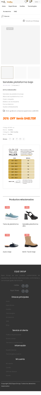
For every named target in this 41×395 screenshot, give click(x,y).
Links (36, 2)
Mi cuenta (9, 363)
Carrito (8, 367)
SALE (15, 11)
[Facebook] (9, 139)
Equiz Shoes (13, 6)
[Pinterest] (16, 139)
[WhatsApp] (23, 139)
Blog (7, 325)
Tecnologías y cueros (13, 354)
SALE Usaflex (14, 132)
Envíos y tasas (11, 339)
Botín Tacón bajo (29, 252)
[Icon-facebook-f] (23, 285)
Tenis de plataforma (10, 224)
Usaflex (22, 6)
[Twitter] (13, 139)
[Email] (20, 139)
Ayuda (8, 375)
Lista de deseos (11, 371)
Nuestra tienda (11, 350)
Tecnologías (32, 6)
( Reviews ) (15, 85)
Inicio (4, 6)
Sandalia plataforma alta (30, 225)
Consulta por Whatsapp (32, 21)
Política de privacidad (13, 335)
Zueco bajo (7, 252)
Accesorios (7, 11)
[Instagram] (26, 285)
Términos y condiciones (14, 342)
